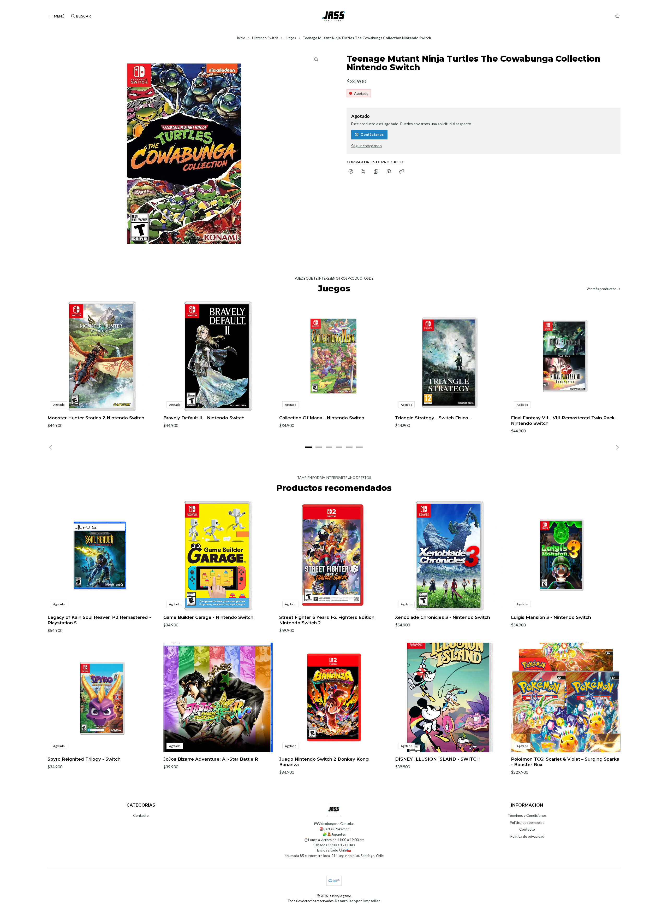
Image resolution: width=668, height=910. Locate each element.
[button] (309, 447)
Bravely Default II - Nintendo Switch (203, 417)
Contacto (141, 815)
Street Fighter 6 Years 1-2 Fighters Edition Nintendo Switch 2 (326, 620)
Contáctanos (372, 134)
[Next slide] (617, 447)
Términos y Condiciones (527, 815)
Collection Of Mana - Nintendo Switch (321, 417)
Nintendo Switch (265, 38)
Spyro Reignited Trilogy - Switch (84, 759)
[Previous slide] (51, 447)
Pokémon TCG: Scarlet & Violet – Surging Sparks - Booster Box (565, 761)
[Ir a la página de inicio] (334, 16)
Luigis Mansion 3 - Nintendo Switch (551, 617)
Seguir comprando (366, 146)
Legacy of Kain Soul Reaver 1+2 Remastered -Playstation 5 (99, 620)
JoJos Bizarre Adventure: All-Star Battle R (210, 759)
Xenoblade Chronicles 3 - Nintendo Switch (442, 617)
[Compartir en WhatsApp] (376, 172)
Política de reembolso (527, 822)
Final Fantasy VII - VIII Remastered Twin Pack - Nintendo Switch (564, 420)
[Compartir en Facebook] (351, 172)
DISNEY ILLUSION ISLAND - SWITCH (437, 759)
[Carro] (617, 16)
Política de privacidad (527, 836)
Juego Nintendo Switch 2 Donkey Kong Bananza (324, 761)
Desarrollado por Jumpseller (357, 901)
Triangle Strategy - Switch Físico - (433, 417)
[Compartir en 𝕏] (363, 172)
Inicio (241, 38)
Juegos (290, 38)
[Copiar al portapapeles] (401, 172)
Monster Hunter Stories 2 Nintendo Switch (95, 417)
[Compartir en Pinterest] (388, 172)
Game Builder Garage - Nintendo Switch (208, 617)
